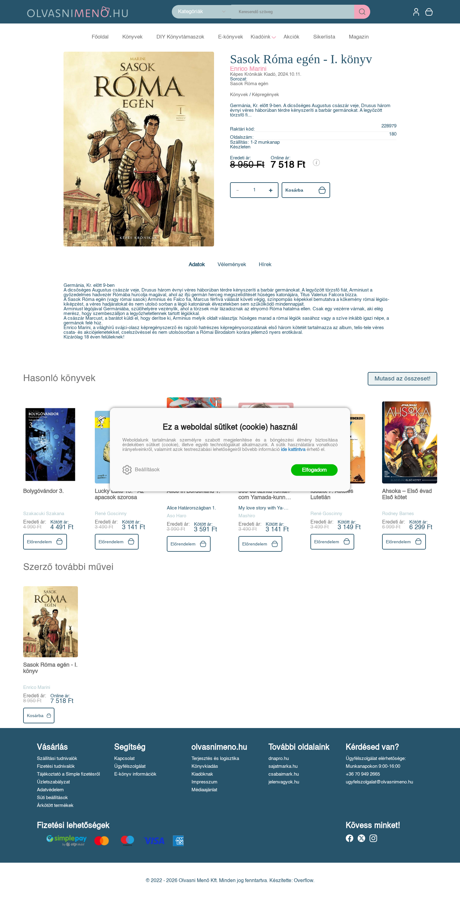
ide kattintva (293, 449)
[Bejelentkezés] (416, 12)
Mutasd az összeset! (402, 379)
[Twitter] (361, 838)
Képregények (265, 94)
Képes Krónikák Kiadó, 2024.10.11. (265, 74)
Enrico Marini (248, 69)
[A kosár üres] (429, 12)
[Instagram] (373, 838)
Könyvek (239, 94)
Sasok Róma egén (249, 83)
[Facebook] (349, 838)
